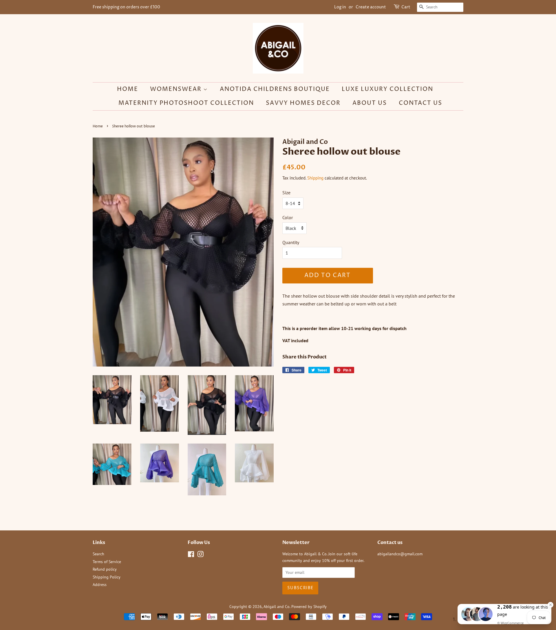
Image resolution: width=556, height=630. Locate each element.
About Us (369, 103)
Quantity (290, 242)
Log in (340, 7)
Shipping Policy (106, 577)
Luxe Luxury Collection (387, 89)
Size (286, 192)
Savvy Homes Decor (303, 103)
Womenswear (176, 89)
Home (127, 89)
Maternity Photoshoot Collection (186, 103)
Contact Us (420, 103)
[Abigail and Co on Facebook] (191, 555)
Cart (405, 7)
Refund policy (105, 569)
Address (100, 584)
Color (287, 217)
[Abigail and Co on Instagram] (200, 555)
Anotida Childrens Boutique (275, 89)
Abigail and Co (277, 606)
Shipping (315, 178)
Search (98, 553)
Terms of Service (107, 561)
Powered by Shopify (309, 606)
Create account (371, 7)
